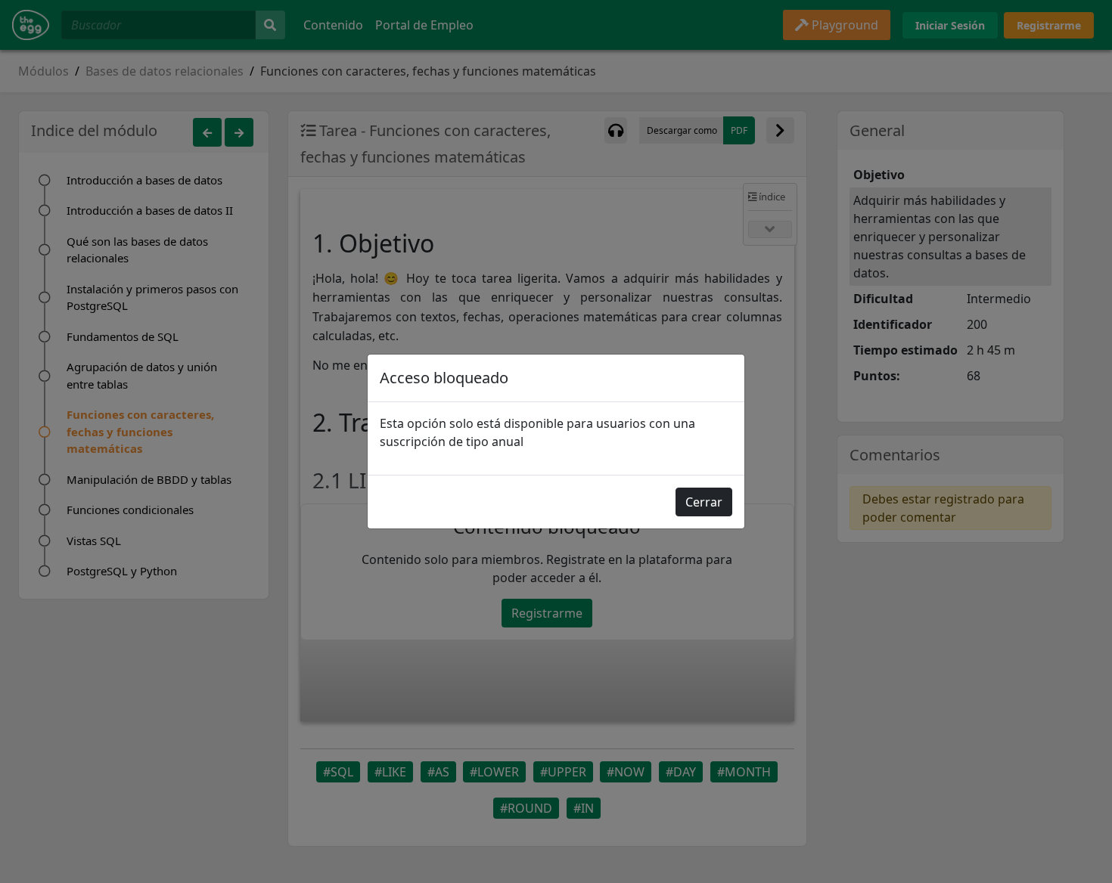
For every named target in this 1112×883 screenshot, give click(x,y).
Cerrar (703, 502)
